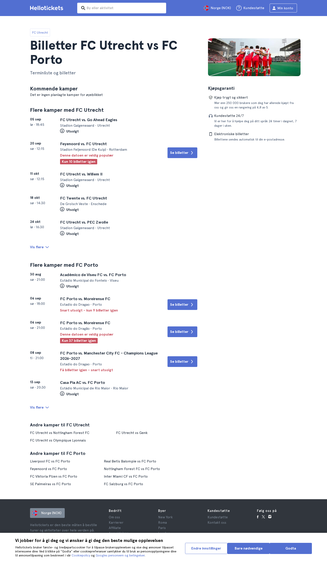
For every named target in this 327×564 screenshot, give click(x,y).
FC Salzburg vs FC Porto (123, 484)
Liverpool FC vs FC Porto (50, 461)
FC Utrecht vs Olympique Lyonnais (58, 440)
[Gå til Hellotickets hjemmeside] (47, 8)
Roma (162, 523)
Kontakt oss (217, 523)
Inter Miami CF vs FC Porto (126, 476)
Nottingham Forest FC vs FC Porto (132, 469)
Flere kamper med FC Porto (64, 265)
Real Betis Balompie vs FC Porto (130, 461)
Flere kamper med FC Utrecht (67, 110)
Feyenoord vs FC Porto (48, 469)
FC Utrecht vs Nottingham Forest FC (59, 433)
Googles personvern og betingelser (120, 555)
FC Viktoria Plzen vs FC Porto (53, 476)
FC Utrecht (40, 32)
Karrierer (116, 523)
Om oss (114, 517)
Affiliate (115, 528)
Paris (162, 528)
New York (165, 517)
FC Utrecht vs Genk (131, 433)
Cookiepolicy (81, 555)
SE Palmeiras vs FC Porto (50, 484)
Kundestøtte (218, 517)
